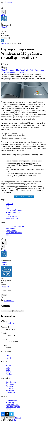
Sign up (8, 358)
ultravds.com (10, 323)
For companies (11, 386)
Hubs (8, 370)
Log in (8, 355)
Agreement (10, 390)
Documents (10, 388)
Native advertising (12, 405)
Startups (9, 409)
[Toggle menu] (2, 2)
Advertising (10, 402)
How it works (11, 382)
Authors (9, 372)
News (8, 368)
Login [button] (3, 15)
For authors (10, 384)
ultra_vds (4, 43)
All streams (9, 2)
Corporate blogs (11, 400)
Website (4, 265)
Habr (14, 420)
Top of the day (7, 311)
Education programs (13, 407)
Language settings (8, 418)
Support (18, 418)
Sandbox (9, 374)
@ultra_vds (5, 287)
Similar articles (18, 311)
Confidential (10, 392)
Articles (8, 365)
